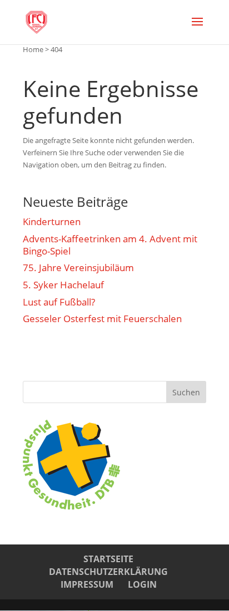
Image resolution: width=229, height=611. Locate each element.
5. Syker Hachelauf (63, 285)
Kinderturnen (52, 222)
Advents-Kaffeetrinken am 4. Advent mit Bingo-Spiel (110, 245)
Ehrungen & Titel (68, 353)
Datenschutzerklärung (108, 572)
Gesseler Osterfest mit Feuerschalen (102, 319)
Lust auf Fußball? (59, 302)
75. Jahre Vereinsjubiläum (78, 268)
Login (142, 584)
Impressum (87, 584)
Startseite (108, 559)
